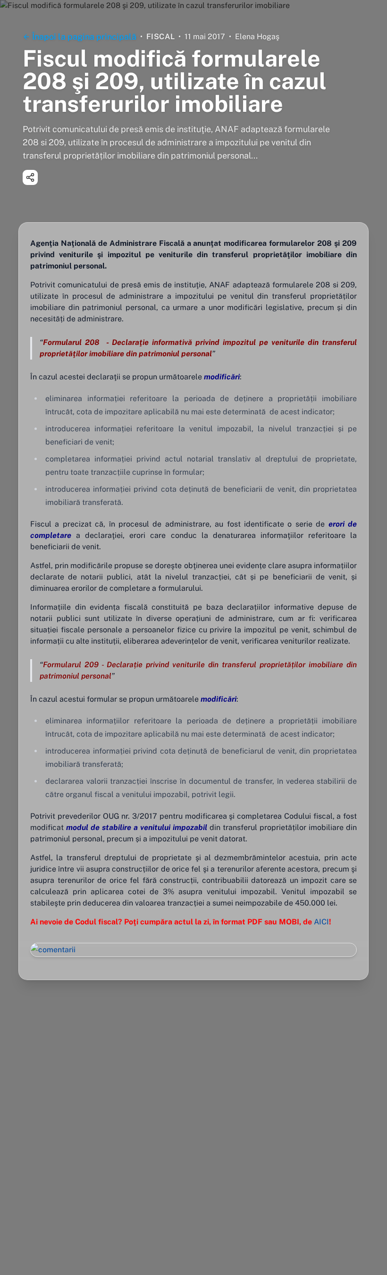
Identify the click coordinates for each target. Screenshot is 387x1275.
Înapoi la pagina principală (84, 37)
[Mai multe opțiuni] (30, 177)
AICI (321, 921)
